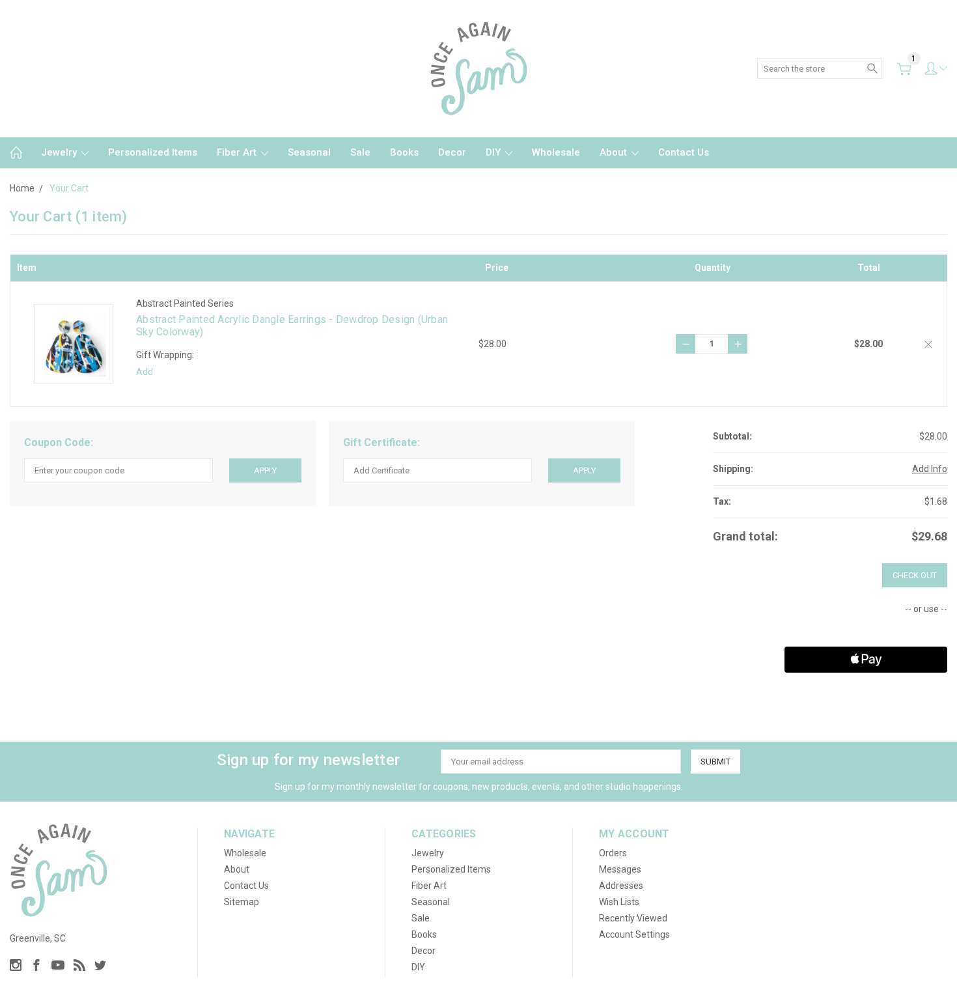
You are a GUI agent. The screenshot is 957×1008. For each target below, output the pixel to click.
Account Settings (634, 934)
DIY (494, 152)
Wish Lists (619, 902)
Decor (452, 152)
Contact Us (683, 152)
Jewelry (60, 152)
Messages (620, 869)
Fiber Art (238, 152)
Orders (613, 853)
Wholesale (556, 152)
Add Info (929, 469)
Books (404, 152)
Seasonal (309, 152)
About (615, 152)
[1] (904, 69)
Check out (915, 575)
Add (144, 372)
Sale (360, 152)
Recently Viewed (633, 918)
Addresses (621, 885)
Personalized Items (152, 152)
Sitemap (241, 902)
